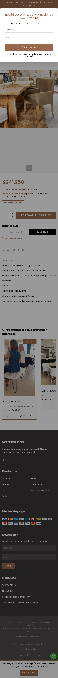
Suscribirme (29, 47)
